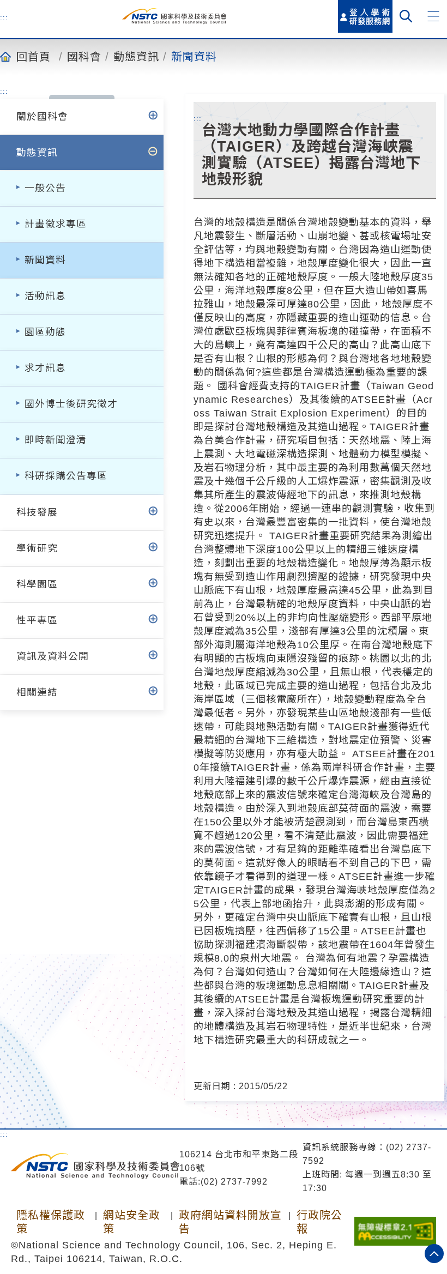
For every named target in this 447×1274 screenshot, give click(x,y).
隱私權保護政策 (50, 1222)
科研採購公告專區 (66, 475)
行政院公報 (319, 1222)
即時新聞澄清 (56, 439)
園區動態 (45, 332)
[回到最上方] (434, 1253)
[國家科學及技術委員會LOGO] (174, 16)
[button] (433, 16)
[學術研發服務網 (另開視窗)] (365, 16)
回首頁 (33, 56)
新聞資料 (194, 56)
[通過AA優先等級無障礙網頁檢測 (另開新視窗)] (395, 1227)
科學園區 (37, 584)
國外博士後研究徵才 (71, 403)
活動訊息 (45, 296)
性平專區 (37, 620)
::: (4, 17)
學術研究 (37, 548)
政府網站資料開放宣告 (230, 1222)
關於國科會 (42, 116)
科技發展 (37, 512)
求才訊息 (45, 368)
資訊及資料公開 (52, 656)
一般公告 (45, 188)
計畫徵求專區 (56, 224)
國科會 (84, 56)
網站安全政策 (131, 1222)
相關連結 (37, 692)
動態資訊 (136, 56)
